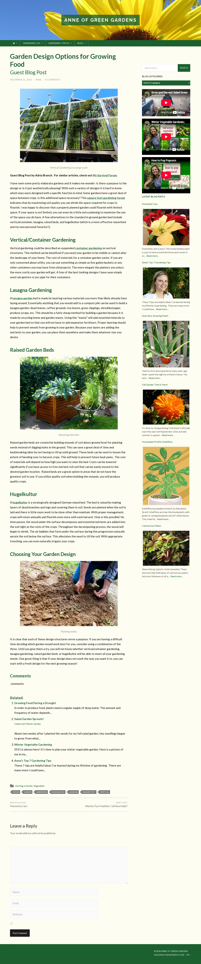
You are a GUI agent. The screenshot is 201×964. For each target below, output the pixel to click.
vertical (104, 792)
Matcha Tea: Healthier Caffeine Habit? (106, 804)
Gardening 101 (31, 43)
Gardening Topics (58, 43)
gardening (41, 792)
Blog (80, 43)
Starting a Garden (24, 786)
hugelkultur (20, 502)
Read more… (153, 255)
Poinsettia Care (18, 804)
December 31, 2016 (21, 79)
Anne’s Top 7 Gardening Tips (32, 760)
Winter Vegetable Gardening (33, 744)
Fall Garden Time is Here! (155, 384)
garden (27, 792)
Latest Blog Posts (153, 196)
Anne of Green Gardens (100, 20)
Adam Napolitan (174, 955)
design (16, 792)
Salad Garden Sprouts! (29, 721)
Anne (38, 79)
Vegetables (39, 786)
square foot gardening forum (106, 198)
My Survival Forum (105, 175)
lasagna (73, 792)
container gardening (88, 248)
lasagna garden (23, 298)
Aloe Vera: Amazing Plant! (155, 315)
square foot (89, 792)
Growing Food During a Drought (35, 703)
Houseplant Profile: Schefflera (157, 441)
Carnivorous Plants (151, 525)
